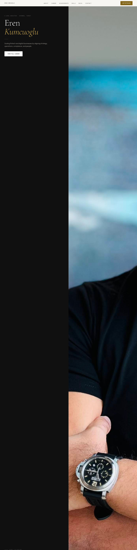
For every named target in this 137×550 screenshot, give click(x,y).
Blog (80, 3)
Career (53, 3)
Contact (88, 3)
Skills (74, 3)
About (46, 3)
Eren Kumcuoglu (9, 3)
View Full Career (13, 54)
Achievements (64, 3)
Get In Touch (126, 3)
